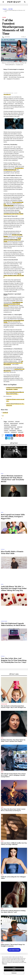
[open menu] (3, 2)
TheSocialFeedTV (10, 64)
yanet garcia (20, 432)
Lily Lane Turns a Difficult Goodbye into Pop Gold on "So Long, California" (14, 843)
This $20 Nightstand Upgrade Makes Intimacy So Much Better (13, 624)
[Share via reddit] (17, 435)
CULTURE (10, 9)
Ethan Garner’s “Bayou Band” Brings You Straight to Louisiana (13, 945)
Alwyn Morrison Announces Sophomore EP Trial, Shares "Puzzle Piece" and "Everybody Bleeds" (12, 479)
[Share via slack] (9, 438)
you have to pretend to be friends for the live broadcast (13, 362)
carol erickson (11, 421)
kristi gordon (6, 425)
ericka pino (17, 421)
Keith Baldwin (7, 36)
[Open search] (25, 2)
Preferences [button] (4, 963)
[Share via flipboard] (23, 435)
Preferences (14, 973)
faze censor (6, 423)
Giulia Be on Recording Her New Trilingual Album (13, 877)
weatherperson (14, 432)
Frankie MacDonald (8, 205)
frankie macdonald (14, 423)
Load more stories (14, 950)
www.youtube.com (7, 94)
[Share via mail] (12, 438)
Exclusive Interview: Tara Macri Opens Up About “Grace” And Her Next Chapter (13, 740)
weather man (6, 432)
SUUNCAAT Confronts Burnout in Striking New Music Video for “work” (13, 911)
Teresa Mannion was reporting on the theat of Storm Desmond (13, 304)
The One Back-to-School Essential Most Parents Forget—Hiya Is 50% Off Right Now (13, 706)
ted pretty (6, 430)
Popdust (5, 9)
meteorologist (14, 425)
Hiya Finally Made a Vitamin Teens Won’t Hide (12, 552)
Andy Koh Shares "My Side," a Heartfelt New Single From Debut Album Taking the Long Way (14, 588)
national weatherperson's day (10, 426)
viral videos (19, 430)
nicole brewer (6, 428)
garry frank (21, 423)
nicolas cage (19, 426)
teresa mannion (13, 430)
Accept (14, 967)
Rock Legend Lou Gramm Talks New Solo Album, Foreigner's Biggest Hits (13, 516)
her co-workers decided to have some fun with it (14, 275)
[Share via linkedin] (6, 438)
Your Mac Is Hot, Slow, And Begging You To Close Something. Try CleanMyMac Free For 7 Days (14, 660)
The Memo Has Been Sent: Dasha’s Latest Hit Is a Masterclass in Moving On (13, 809)
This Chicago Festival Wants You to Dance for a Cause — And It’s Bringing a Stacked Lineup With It (13, 775)
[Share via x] (14, 435)
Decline (14, 970)
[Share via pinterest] (20, 435)
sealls (12, 428)
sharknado (17, 428)
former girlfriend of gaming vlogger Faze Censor (12, 239)
